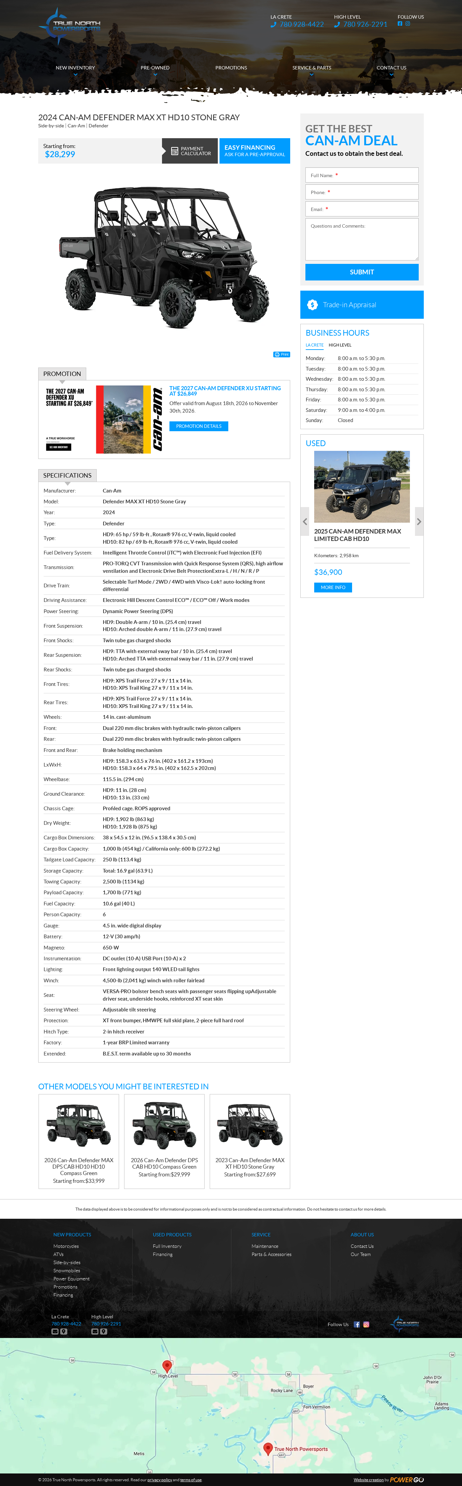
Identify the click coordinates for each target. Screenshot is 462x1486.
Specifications (67, 475)
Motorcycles (66, 1246)
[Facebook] (357, 1324)
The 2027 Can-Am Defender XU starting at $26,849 (225, 391)
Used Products (172, 1234)
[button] (305, 521)
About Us (362, 1234)
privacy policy (159, 1480)
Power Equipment (71, 1278)
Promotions (65, 1287)
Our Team (361, 1254)
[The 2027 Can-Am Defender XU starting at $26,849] (104, 419)
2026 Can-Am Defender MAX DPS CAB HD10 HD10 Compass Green (78, 1166)
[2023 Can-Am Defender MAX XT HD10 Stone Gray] (250, 1126)
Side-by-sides (66, 1262)
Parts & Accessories (272, 1254)
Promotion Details (199, 426)
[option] (362, 521)
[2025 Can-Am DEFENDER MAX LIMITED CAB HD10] (362, 487)
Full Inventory (167, 1246)
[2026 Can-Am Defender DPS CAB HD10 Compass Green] (164, 1126)
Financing (63, 1295)
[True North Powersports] (69, 26)
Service (261, 1234)
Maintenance (265, 1246)
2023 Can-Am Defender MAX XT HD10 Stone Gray (249, 1163)
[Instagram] (366, 1324)
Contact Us (362, 1246)
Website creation (369, 1480)
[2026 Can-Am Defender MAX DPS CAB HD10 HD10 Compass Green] (79, 1126)
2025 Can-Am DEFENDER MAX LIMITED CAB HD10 (357, 535)
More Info (333, 587)
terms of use (191, 1480)
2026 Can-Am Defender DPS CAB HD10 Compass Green (164, 1163)
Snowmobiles (66, 1270)
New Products (72, 1234)
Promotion (62, 373)
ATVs (58, 1254)
